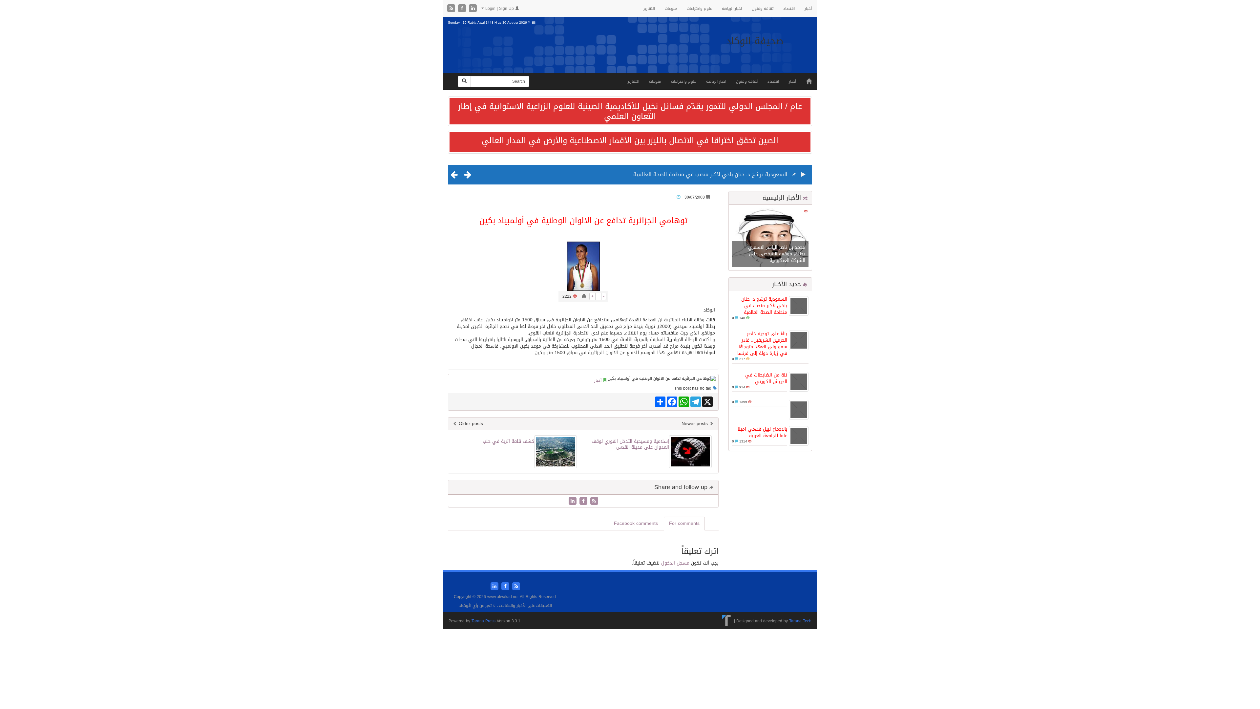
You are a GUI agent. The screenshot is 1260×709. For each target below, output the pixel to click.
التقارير (649, 8)
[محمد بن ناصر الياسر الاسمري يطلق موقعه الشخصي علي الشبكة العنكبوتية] (770, 238)
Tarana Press (483, 621)
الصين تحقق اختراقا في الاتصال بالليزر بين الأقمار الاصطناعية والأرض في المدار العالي (630, 140)
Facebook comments (636, 523)
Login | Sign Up (499, 8)
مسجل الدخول (675, 563)
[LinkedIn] (472, 8)
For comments (684, 523)
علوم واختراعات (699, 8)
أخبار (808, 8)
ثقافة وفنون (762, 8)
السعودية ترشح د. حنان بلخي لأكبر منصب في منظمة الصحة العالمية (710, 174)
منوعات (671, 8)
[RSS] (452, 8)
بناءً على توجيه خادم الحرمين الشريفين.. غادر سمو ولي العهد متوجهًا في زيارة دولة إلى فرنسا (762, 343)
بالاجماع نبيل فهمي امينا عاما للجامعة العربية (762, 432)
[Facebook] (462, 8)
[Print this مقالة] (584, 296)
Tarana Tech (800, 621)
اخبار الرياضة (732, 8)
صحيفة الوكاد (755, 41)
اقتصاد (789, 8)
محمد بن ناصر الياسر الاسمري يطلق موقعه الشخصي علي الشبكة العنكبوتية (776, 254)
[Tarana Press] (727, 621)
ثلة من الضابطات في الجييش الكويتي (766, 378)
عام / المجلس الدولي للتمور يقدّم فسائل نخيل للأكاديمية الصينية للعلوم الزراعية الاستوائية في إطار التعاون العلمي (630, 111)
